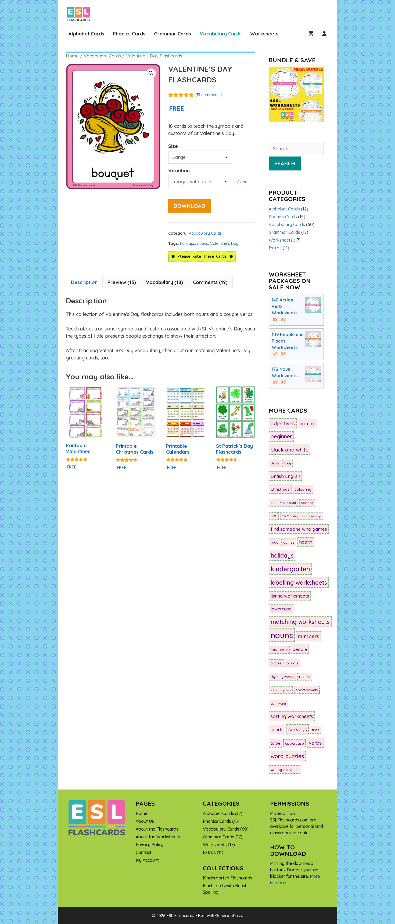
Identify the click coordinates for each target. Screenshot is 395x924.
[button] (151, 73)
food (274, 542)
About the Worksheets (158, 836)
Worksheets (264, 34)
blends (275, 463)
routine (304, 677)
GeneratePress (229, 915)
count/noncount (283, 503)
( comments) (208, 94)
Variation (179, 171)
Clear (242, 181)
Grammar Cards (172, 34)
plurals (292, 663)
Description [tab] (84, 282)
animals (307, 423)
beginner (281, 436)
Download (189, 205)
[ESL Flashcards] (79, 14)
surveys (297, 729)
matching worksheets (300, 621)
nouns (202, 243)
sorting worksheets (292, 716)
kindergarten (290, 569)
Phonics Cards (129, 34)
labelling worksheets (299, 582)
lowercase (281, 609)
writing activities (285, 769)
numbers (308, 636)
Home (72, 56)
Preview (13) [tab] (121, 282)
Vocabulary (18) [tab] (164, 282)
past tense (279, 650)
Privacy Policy (149, 844)
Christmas (280, 489)
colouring (303, 489)
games (289, 542)
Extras (275, 247)
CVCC (285, 516)
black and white (289, 449)
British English (285, 476)
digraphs (299, 516)
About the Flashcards (157, 829)
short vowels (307, 689)
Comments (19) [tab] (210, 282)
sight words (278, 703)
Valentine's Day (224, 243)
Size (173, 146)
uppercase (294, 743)
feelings (315, 516)
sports (277, 729)
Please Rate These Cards (202, 256)
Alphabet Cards (86, 34)
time (315, 729)
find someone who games (299, 529)
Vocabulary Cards (221, 34)
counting (307, 503)
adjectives (283, 423)
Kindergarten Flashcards (227, 878)
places (276, 663)
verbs (315, 743)
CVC (274, 516)
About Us (145, 821)
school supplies (281, 690)
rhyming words (282, 677)
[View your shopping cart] (311, 33)
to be (275, 743)
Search (284, 163)
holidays (187, 243)
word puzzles (287, 756)
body (287, 463)
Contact (144, 852)
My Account (147, 860)
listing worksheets (290, 596)
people (300, 649)
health (305, 542)
